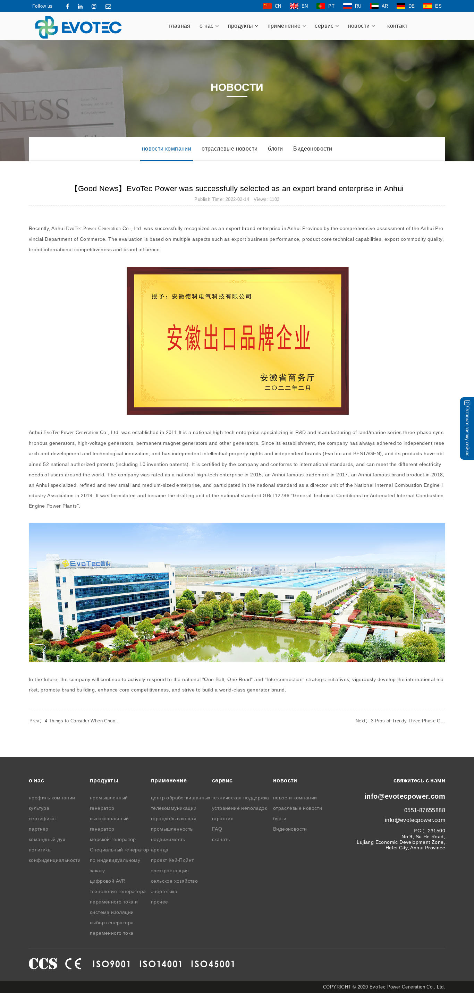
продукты (241, 26)
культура (39, 808)
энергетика (164, 891)
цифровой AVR (108, 881)
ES (438, 6)
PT (331, 6)
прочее (159, 902)
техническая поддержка (240, 797)
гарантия (223, 818)
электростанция (170, 870)
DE (411, 6)
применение (285, 26)
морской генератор (113, 839)
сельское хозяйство (174, 881)
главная (180, 26)
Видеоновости (312, 149)
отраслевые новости (229, 149)
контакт (397, 26)
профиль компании (52, 797)
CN (278, 6)
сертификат (43, 818)
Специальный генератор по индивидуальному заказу (119, 860)
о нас (207, 26)
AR (385, 6)
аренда (159, 849)
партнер (39, 829)
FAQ (217, 829)
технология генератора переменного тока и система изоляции (118, 902)
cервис (325, 26)
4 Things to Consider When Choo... (74, 720)
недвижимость (168, 839)
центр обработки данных (181, 797)
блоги (275, 149)
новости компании (166, 149)
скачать (221, 839)
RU (358, 6)
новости (359, 26)
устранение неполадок (239, 808)
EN (305, 6)
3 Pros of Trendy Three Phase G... (400, 720)
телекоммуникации (173, 808)
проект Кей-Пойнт (172, 860)
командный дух (47, 839)
